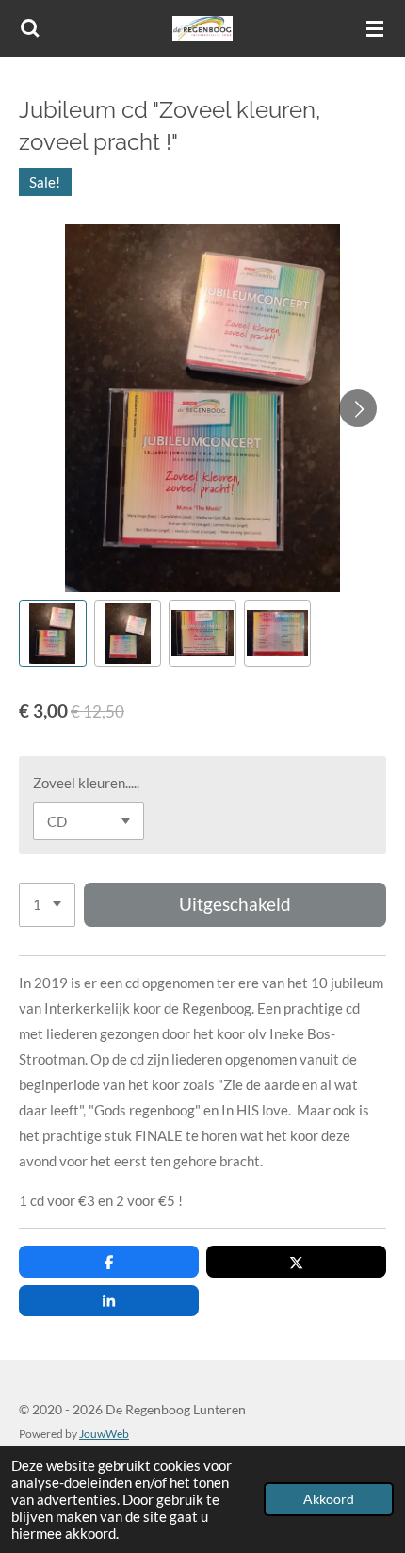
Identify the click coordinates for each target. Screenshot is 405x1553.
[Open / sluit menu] (375, 28)
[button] (53, 634)
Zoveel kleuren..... (86, 782)
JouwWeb (104, 1433)
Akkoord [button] (328, 1499)
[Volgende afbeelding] (358, 408)
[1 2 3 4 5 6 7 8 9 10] (47, 905)
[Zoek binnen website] (30, 28)
